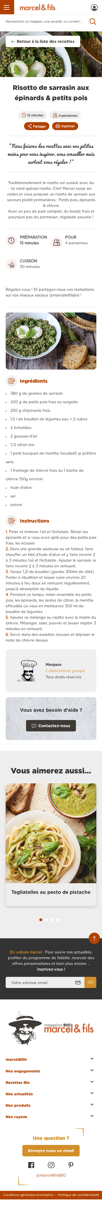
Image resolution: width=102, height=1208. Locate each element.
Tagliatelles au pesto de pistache (50, 892)
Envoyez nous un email (51, 1150)
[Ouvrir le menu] (7, 7)
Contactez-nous (54, 725)
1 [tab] (40, 919)
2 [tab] (46, 919)
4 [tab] (57, 919)
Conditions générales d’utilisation (28, 1195)
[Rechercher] (93, 21)
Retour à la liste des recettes (46, 41)
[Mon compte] (94, 7)
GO (91, 982)
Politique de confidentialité (78, 1195)
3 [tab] (52, 919)
